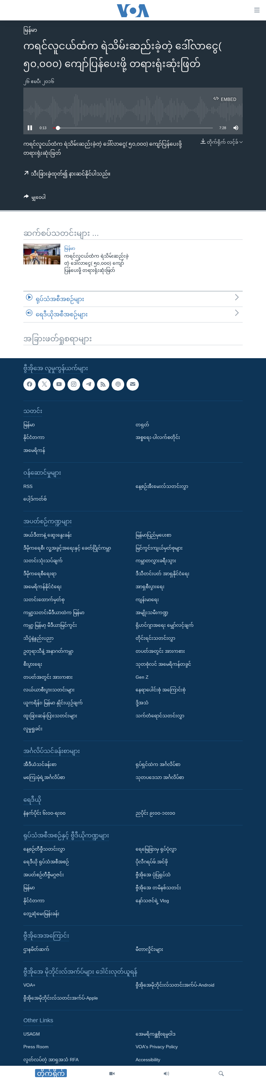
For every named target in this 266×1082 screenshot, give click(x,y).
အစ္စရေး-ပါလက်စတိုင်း (158, 437)
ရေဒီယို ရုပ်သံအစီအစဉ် (46, 861)
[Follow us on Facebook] (29, 384)
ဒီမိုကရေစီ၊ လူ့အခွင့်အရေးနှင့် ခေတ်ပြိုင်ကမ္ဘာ (67, 547)
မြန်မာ (30, 30)
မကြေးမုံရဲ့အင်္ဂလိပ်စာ (44, 777)
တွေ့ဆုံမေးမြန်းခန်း (41, 913)
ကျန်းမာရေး (147, 599)
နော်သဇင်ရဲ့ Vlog (152, 900)
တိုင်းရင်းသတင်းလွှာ (155, 638)
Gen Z (142, 676)
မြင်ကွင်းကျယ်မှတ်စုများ (159, 547)
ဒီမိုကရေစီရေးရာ (39, 573)
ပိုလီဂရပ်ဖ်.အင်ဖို (152, 861)
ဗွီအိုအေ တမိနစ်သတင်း (158, 887)
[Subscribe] (133, 384)
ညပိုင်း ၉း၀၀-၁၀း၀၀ (155, 813)
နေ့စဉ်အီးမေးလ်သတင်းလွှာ (162, 486)
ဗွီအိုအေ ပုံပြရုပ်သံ (153, 874)
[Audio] (166, 1074)
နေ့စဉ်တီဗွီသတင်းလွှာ (44, 848)
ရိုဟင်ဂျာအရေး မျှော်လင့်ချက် (165, 625)
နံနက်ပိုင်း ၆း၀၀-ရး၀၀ (44, 813)
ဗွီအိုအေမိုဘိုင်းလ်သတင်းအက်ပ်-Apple (60, 998)
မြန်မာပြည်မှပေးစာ (153, 535)
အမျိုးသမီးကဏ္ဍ (152, 612)
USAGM (31, 1033)
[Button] (35, 198)
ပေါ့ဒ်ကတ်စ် (35, 499)
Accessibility (148, 1059)
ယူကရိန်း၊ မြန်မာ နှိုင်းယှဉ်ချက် (53, 702)
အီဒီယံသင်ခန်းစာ (39, 764)
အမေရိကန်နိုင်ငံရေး (42, 586)
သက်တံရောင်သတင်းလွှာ (160, 715)
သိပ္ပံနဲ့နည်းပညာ (38, 638)
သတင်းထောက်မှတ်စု (44, 599)
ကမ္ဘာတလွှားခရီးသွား (156, 560)
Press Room (36, 1046)
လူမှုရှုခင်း (32, 728)
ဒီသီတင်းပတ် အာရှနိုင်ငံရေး (162, 573)
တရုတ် (142, 424)
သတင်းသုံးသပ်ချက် (43, 560)
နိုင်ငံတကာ (33, 437)
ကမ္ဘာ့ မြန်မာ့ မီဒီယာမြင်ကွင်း (50, 625)
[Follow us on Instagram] (73, 384)
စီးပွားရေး (32, 663)
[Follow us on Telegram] (88, 384)
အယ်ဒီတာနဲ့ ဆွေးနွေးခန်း (47, 535)
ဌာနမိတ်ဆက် (36, 949)
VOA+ (29, 985)
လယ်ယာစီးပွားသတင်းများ (49, 689)
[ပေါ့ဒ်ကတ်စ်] (118, 384)
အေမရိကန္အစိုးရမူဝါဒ (155, 1033)
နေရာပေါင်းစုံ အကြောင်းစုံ (161, 689)
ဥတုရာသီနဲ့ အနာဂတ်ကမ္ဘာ (48, 651)
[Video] (112, 1074)
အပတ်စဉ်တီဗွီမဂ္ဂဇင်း (43, 874)
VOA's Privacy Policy (157, 1046)
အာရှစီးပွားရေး (150, 586)
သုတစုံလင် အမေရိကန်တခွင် (163, 663)
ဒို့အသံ (142, 702)
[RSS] (103, 384)
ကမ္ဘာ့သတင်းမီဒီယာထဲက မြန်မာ (53, 612)
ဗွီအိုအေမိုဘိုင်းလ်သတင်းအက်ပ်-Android (175, 985)
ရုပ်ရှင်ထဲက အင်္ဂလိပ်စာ (158, 764)
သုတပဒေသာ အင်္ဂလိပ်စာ (160, 777)
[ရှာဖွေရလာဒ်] (221, 1074)
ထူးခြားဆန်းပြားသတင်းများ (50, 715)
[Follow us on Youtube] (59, 384)
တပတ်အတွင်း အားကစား (48, 676)
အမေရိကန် (34, 450)
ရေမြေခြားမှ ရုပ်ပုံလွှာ (156, 848)
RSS (27, 486)
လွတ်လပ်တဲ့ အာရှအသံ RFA (51, 1059)
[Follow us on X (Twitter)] (44, 384)
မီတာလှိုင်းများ (149, 949)
